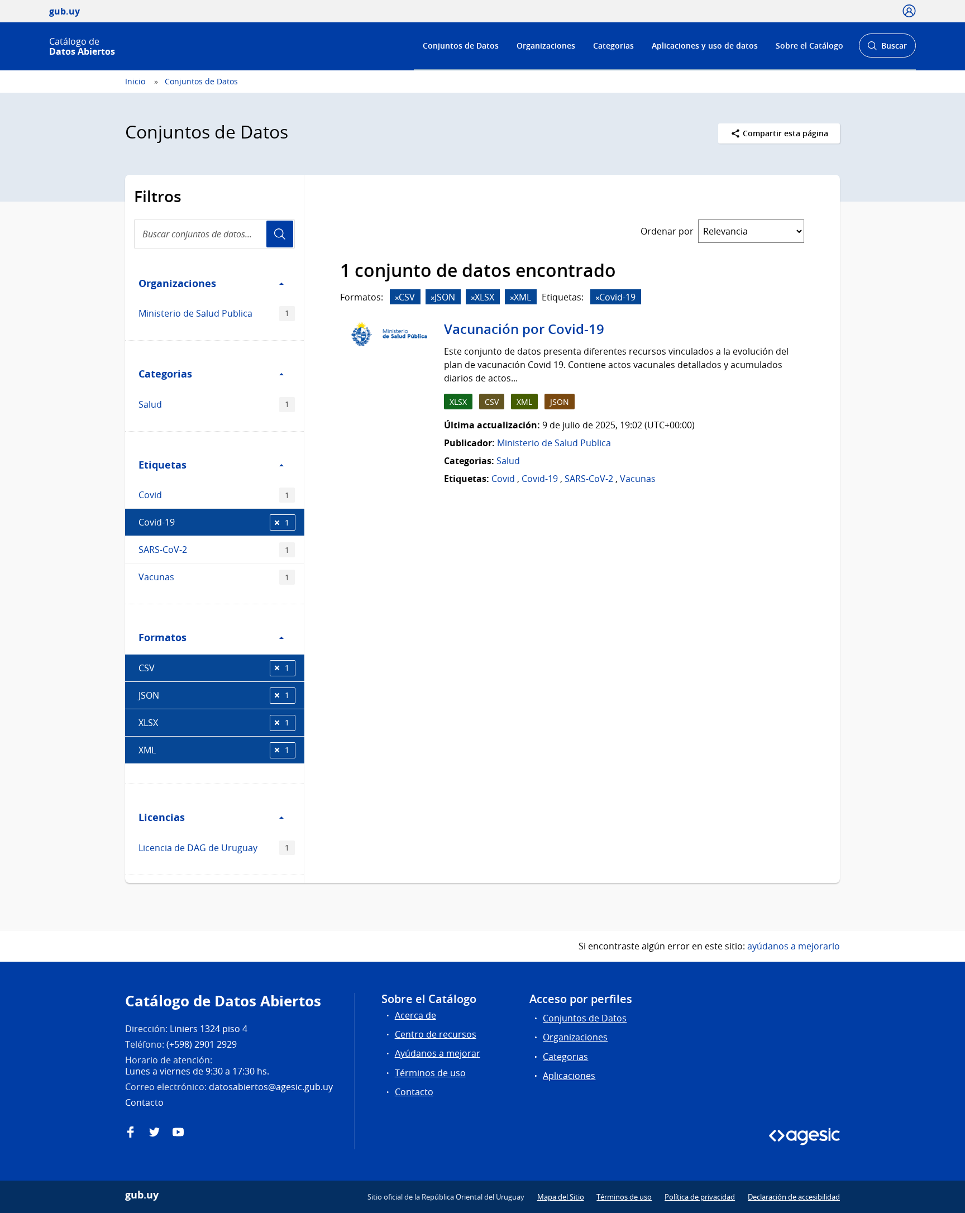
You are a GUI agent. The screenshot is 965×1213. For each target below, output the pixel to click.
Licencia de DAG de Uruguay (213, 848)
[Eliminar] (397, 298)
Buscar (887, 49)
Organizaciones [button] (177, 283)
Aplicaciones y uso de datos (705, 45)
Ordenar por (667, 231)
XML (213, 750)
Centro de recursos (435, 1034)
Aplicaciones (569, 1075)
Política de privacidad (700, 1197)
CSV (213, 668)
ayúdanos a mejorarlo (793, 946)
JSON (213, 695)
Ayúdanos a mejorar (437, 1053)
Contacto (414, 1092)
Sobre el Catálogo (809, 45)
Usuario (279, 234)
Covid (213, 495)
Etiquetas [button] (162, 464)
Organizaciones (546, 45)
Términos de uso (430, 1073)
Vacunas (213, 577)
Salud (213, 404)
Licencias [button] (161, 817)
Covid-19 (213, 522)
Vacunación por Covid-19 (524, 329)
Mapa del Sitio (560, 1197)
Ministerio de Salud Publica (213, 313)
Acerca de (415, 1015)
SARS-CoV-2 (213, 549)
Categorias (613, 45)
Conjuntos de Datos (461, 45)
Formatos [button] (162, 637)
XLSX (213, 723)
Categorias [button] (165, 373)
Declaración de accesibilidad (794, 1197)
